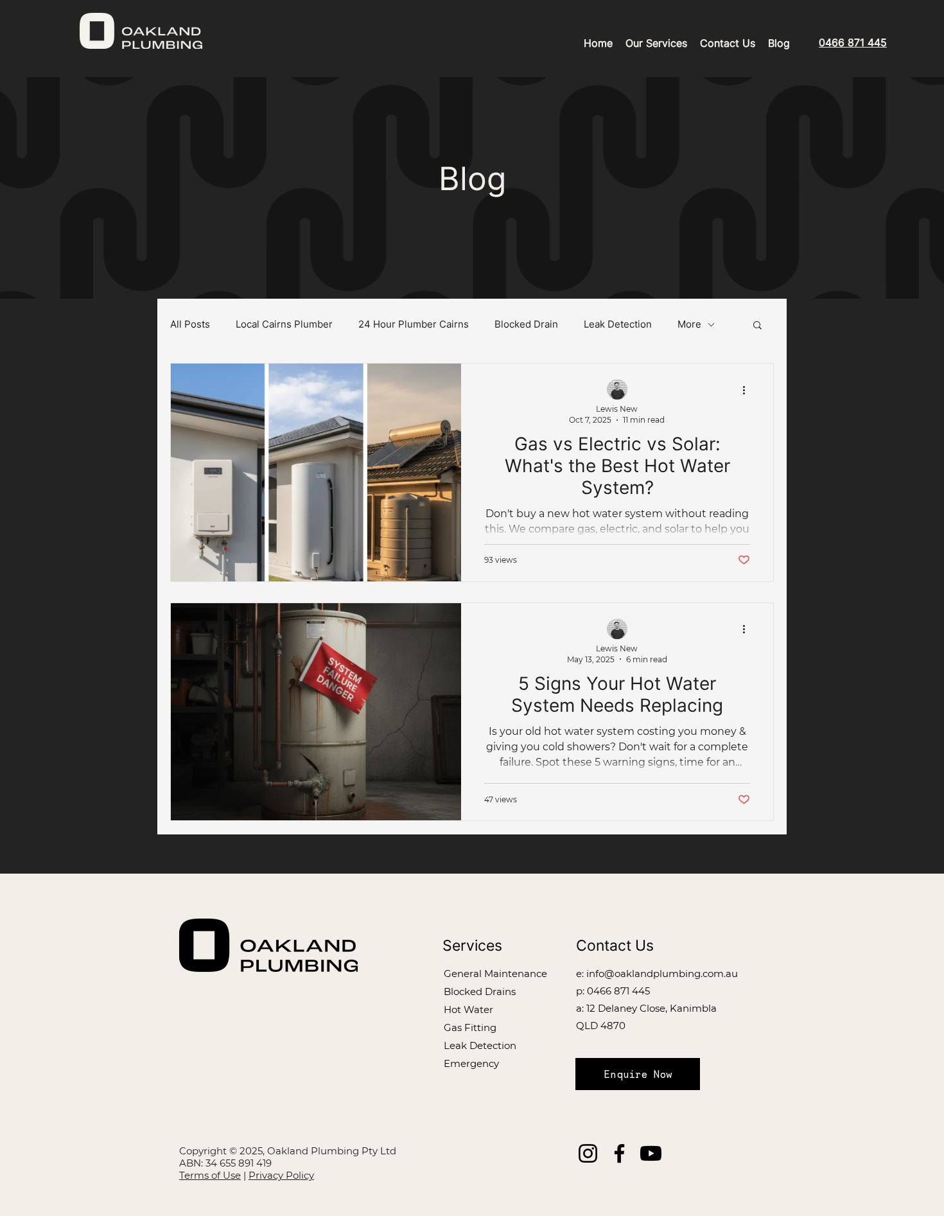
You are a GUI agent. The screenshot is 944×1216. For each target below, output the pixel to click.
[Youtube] (650, 1153)
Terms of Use (210, 1175)
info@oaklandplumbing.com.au (662, 973)
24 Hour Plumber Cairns (413, 324)
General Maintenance (495, 973)
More (689, 324)
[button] (757, 326)
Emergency (471, 1063)
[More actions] (748, 390)
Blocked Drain (526, 324)
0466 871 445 (618, 991)
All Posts (190, 324)
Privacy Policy (281, 1175)
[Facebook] (619, 1153)
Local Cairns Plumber (284, 324)
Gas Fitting (470, 1027)
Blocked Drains (480, 991)
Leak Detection (618, 324)
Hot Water (468, 1009)
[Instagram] (587, 1153)
